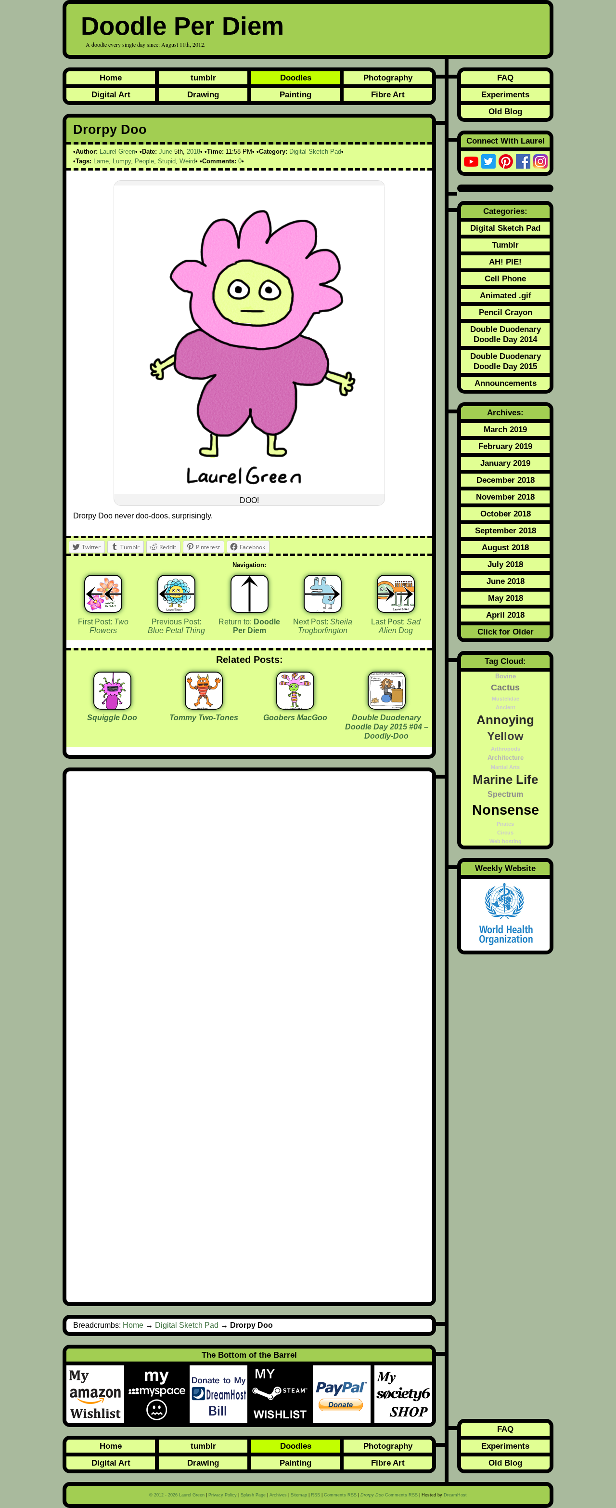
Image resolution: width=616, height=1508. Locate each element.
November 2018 (505, 497)
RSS (315, 1495)
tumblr (203, 77)
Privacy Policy (222, 1495)
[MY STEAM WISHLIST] (282, 1394)
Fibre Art (388, 94)
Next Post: (322, 626)
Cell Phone (505, 278)
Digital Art (110, 94)
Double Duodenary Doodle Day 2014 (505, 334)
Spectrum (505, 794)
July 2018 (505, 564)
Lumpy (122, 161)
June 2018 (506, 581)
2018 (193, 151)
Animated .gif (505, 295)
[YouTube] (471, 161)
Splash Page (253, 1495)
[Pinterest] (506, 161)
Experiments (505, 94)
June (165, 151)
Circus (505, 832)
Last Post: (396, 626)
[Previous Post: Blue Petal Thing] (176, 594)
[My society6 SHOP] (403, 1394)
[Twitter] (488, 161)
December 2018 (505, 480)
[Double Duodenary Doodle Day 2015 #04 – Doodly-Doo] (387, 706)
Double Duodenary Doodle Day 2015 (505, 361)
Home (111, 77)
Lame (101, 161)
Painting (295, 94)
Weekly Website (505, 868)
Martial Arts (505, 767)
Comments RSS (340, 1495)
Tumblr (505, 245)
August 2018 (505, 547)
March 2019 (505, 429)
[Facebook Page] (523, 161)
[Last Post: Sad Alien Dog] (396, 594)
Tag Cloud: (505, 661)
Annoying (505, 720)
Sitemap (299, 1495)
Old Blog (505, 111)
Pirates (505, 824)
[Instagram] (540, 161)
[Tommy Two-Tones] (204, 706)
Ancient (505, 707)
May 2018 (505, 598)
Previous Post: (176, 626)
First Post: (103, 626)
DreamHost (455, 1495)
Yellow (505, 736)
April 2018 (505, 615)
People (144, 161)
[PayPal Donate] (343, 1394)
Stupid (167, 161)
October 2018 (505, 513)
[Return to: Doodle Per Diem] (249, 594)
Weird (187, 161)
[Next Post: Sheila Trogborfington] (323, 594)
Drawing (203, 94)
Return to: (249, 626)
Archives (278, 1495)
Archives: (505, 412)
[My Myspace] (159, 1394)
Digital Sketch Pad (315, 151)
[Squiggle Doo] (112, 706)
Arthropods (505, 749)
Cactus (505, 687)
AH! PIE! (505, 261)
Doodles (295, 77)
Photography (387, 77)
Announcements (506, 383)
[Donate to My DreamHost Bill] (220, 1394)
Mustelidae (505, 698)
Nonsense (505, 810)
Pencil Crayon (505, 312)
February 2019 (505, 446)
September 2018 (505, 530)
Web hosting (505, 841)
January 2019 (505, 463)
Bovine (505, 676)
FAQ (505, 77)
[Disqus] (249, 907)
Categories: (505, 211)
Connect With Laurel (505, 141)
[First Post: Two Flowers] (103, 594)
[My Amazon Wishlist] (97, 1394)
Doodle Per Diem (182, 26)
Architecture (506, 757)
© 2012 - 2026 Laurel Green (177, 1495)
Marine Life (505, 779)
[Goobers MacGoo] (295, 706)
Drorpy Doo (110, 129)
